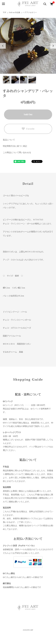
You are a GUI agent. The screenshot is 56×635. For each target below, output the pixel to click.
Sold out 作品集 (14, 12)
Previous (3, 46)
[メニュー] (3, 4)
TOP (4, 12)
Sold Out (28, 114)
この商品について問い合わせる (17, 152)
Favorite (30, 129)
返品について (9, 140)
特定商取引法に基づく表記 (15, 146)
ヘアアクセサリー (30, 12)
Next (53, 46)
